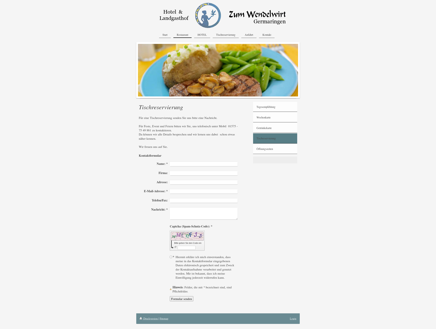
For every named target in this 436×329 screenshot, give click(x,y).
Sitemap (164, 318)
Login (293, 318)
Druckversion (150, 318)
